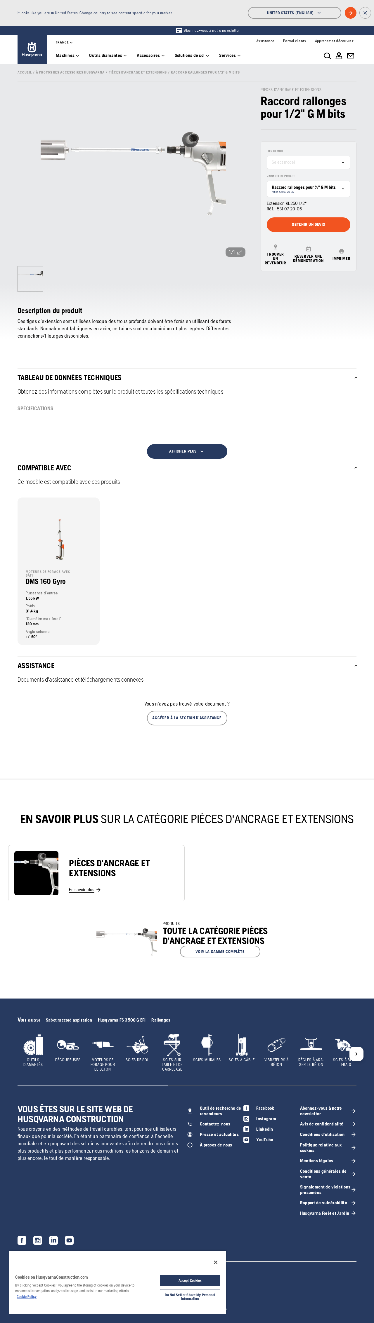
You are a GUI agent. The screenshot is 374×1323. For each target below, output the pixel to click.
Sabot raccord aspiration (69, 1020)
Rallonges (160, 1020)
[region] (117, 1282)
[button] (187, 718)
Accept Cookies (190, 1280)
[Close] (215, 1262)
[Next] (356, 1054)
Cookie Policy (27, 1296)
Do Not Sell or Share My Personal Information (190, 1297)
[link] (208, 30)
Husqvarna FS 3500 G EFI (122, 1020)
